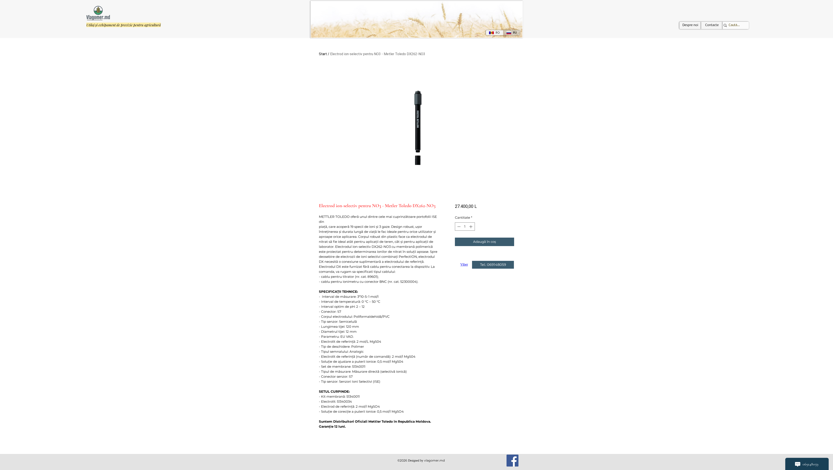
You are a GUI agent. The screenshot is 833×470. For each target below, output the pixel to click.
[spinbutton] (464, 227)
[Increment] (471, 227)
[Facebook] (512, 461)
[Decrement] (458, 227)
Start (323, 54)
